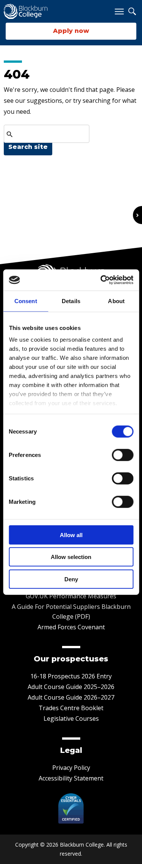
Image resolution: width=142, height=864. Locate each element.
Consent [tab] (25, 300)
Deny (71, 579)
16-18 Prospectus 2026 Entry (71, 676)
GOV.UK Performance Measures (71, 596)
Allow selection (71, 557)
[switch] (122, 455)
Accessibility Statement (71, 778)
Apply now (71, 30)
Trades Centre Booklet (71, 708)
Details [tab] (71, 300)
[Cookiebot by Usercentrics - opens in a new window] (101, 280)
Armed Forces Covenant (71, 627)
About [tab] (116, 300)
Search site (28, 146)
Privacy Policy (71, 767)
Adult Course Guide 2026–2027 (71, 697)
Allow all (71, 534)
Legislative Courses (71, 718)
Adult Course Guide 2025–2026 (71, 687)
